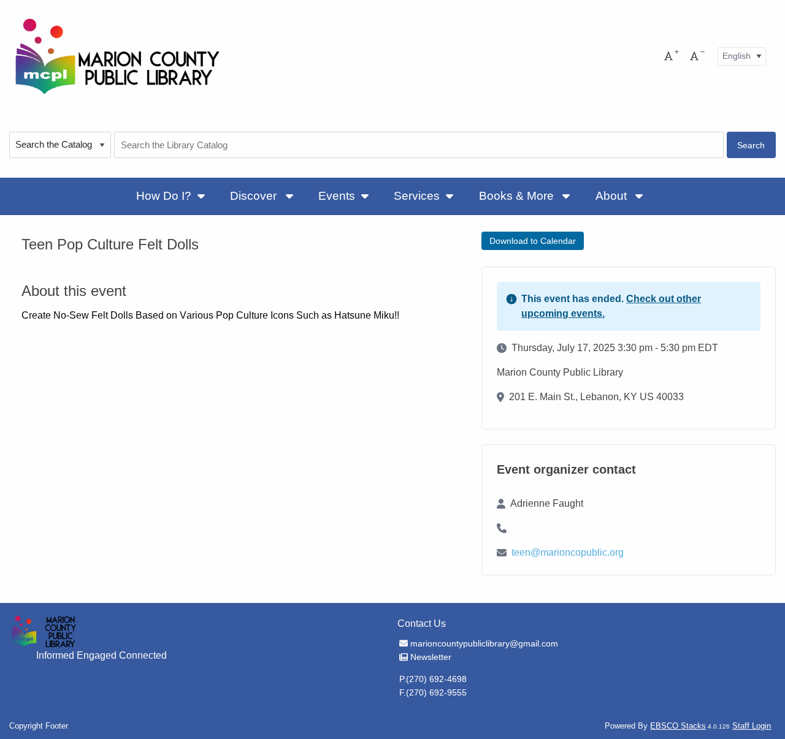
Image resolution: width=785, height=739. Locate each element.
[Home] (116, 56)
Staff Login (751, 725)
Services (417, 195)
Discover (255, 196)
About (612, 196)
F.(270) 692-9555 (433, 692)
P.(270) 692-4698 (433, 679)
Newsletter (430, 657)
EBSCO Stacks (678, 725)
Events (336, 195)
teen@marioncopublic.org (567, 552)
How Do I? (163, 195)
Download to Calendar (532, 241)
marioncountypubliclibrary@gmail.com (484, 643)
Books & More (518, 196)
